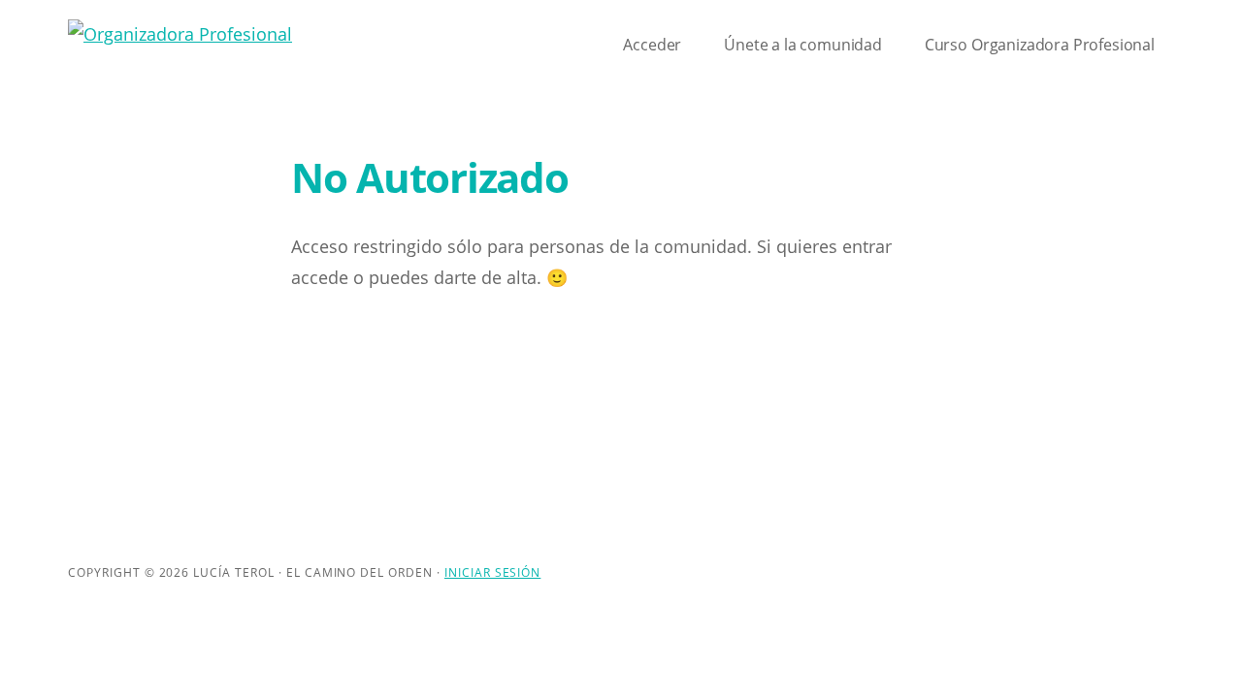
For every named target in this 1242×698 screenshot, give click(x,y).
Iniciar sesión (492, 572)
